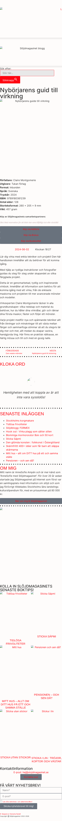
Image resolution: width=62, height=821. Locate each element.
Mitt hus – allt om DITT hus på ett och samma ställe (15, 704)
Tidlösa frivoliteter (16, 424)
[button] (31, 38)
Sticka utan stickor (15, 757)
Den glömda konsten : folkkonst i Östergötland (32, 442)
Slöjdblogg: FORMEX (17, 427)
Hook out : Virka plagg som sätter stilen (29, 431)
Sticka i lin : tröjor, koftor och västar (46, 760)
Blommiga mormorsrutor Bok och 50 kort (29, 435)
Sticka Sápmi (13, 438)
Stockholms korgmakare (20, 420)
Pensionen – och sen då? (20, 460)
